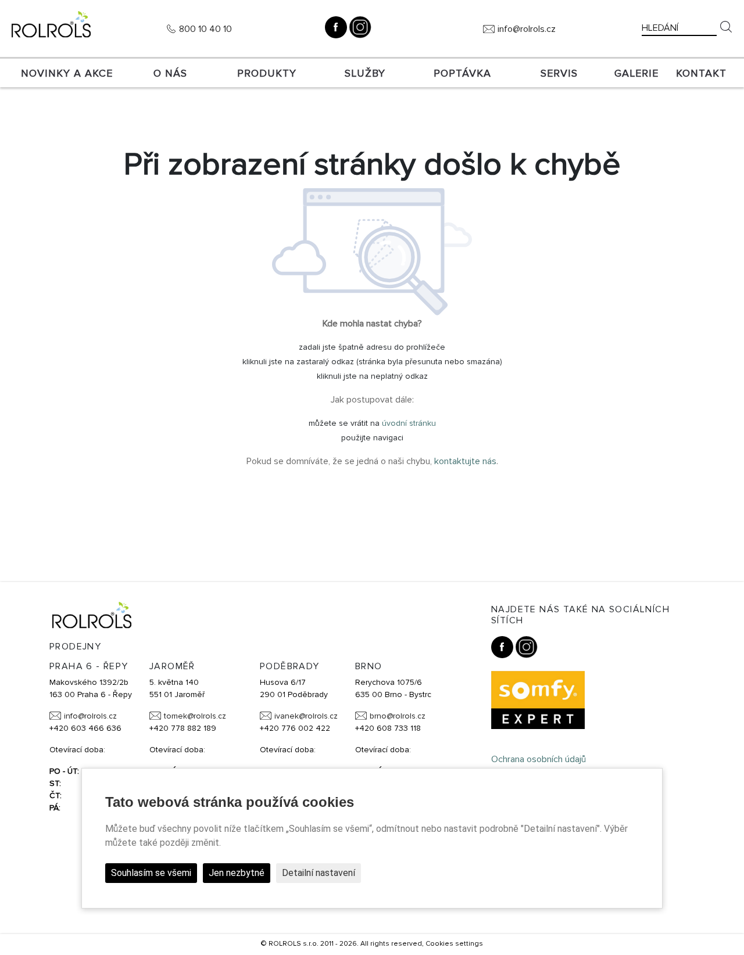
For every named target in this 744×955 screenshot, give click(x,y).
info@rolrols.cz (527, 29)
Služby (365, 73)
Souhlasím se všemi (151, 872)
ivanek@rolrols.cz (306, 716)
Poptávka (462, 73)
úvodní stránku (409, 423)
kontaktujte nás (465, 461)
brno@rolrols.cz (397, 716)
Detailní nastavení (318, 872)
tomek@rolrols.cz (195, 716)
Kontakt (701, 73)
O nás (170, 73)
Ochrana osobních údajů (538, 759)
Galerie (636, 73)
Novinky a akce (67, 73)
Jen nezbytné (236, 872)
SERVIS (559, 73)
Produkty (266, 73)
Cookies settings (454, 943)
